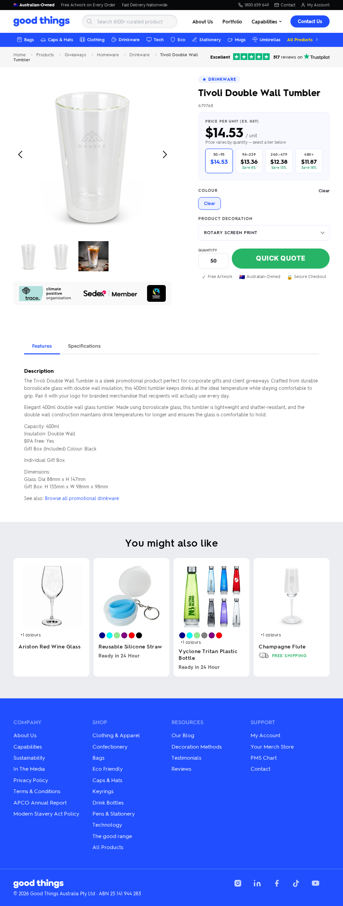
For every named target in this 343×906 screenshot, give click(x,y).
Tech (158, 39)
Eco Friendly (107, 768)
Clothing (96, 39)
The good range (112, 835)
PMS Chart (264, 757)
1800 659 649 (257, 5)
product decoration (225, 218)
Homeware (108, 54)
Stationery (210, 39)
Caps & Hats (60, 39)
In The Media (29, 768)
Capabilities (264, 21)
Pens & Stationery (113, 813)
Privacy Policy (30, 779)
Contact (288, 5)
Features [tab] (42, 346)
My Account (318, 5)
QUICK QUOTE (280, 258)
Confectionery (109, 746)
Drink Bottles (108, 802)
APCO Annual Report (40, 802)
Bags (29, 39)
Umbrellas (270, 39)
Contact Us (310, 21)
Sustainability (29, 757)
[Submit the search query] (89, 21)
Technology (107, 824)
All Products (300, 39)
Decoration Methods (197, 746)
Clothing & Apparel (116, 735)
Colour (264, 190)
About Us (202, 21)
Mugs (240, 39)
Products (45, 54)
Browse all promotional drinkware (82, 498)
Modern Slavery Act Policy (46, 813)
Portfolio (232, 21)
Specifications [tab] (84, 346)
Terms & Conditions (36, 790)
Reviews (181, 768)
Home (19, 54)
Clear (209, 203)
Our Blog (183, 735)
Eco (181, 39)
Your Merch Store (272, 746)
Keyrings (103, 790)
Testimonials (186, 757)
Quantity (207, 250)
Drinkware (129, 39)
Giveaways (75, 54)
